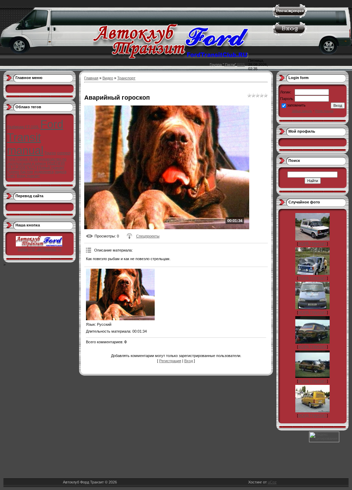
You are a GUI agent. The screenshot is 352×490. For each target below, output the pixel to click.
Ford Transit (35, 131)
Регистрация (170, 361)
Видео (107, 78)
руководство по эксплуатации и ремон (36, 161)
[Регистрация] (290, 16)
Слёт (11, 176)
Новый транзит (51, 167)
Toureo (50, 153)
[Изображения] (120, 294)
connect (63, 153)
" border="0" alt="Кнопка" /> (41, 247)
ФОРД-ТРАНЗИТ (312, 244)
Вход (188, 361)
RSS (241, 65)
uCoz (272, 482)
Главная (91, 78)
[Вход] (290, 34)
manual (25, 150)
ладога (60, 171)
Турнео (13, 171)
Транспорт (126, 78)
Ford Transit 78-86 (22, 159)
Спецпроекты (148, 236)
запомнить (296, 105)
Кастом (26, 171)
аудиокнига (44, 171)
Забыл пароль (302, 111)
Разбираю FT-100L (23, 127)
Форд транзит (28, 176)
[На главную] (170, 57)
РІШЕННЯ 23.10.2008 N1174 (36, 165)
